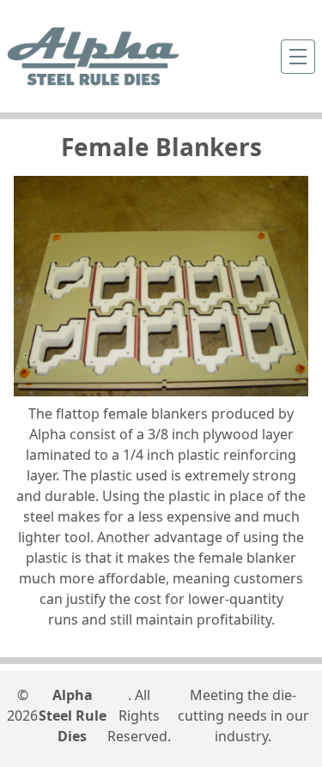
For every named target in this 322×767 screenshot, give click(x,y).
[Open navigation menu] (298, 56)
